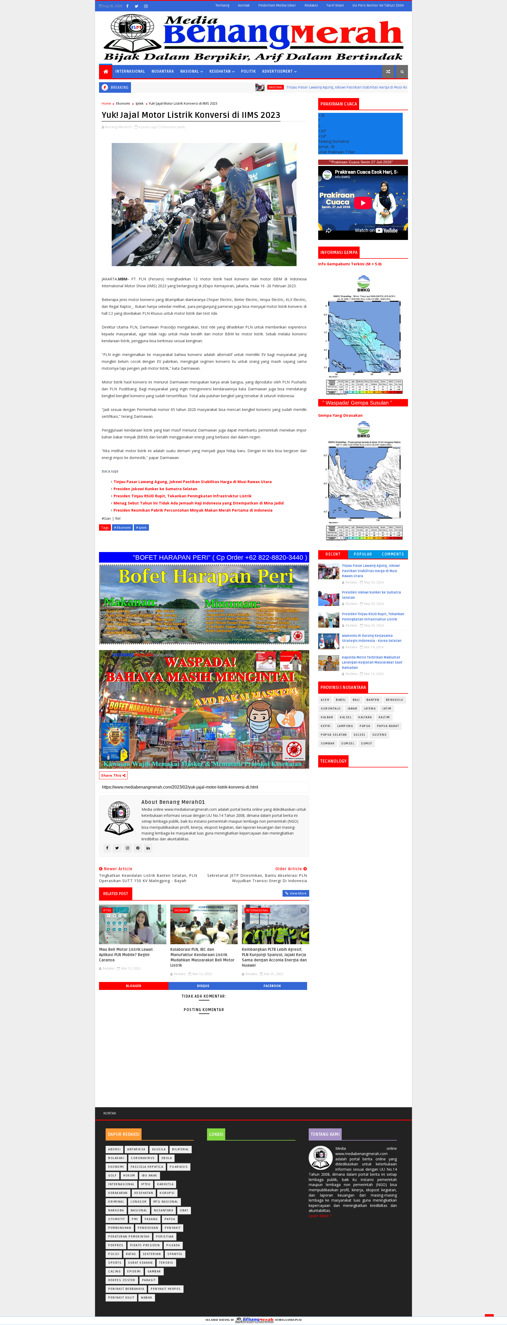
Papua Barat (388, 726)
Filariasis (179, 1167)
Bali (356, 700)
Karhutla (165, 1184)
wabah (146, 1298)
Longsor (139, 1202)
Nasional (189, 71)
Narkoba (116, 1210)
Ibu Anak (149, 1176)
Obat (184, 1210)
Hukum (129, 1176)
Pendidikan (148, 1228)
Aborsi (114, 1149)
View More (298, 893)
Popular (363, 554)
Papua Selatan (334, 735)
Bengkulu (394, 700)
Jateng (370, 709)
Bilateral (180, 1149)
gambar (154, 1271)
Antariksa (136, 1149)
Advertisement (277, 71)
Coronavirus (143, 1158)
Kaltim (384, 717)
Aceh (325, 700)
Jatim (387, 709)
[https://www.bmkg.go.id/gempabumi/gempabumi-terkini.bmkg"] (363, 334)
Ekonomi (123, 103)
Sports (114, 1263)
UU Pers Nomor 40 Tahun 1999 (378, 5)
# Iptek (141, 527)
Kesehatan (220, 71)
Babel (341, 700)
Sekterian (152, 1254)
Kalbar (327, 717)
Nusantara (163, 71)
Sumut (366, 743)
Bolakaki (116, 1158)
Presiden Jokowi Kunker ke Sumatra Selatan (155, 488)
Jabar (353, 709)
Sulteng (379, 735)
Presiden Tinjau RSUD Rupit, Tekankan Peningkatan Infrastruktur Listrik (183, 495)
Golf (112, 1176)
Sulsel (360, 735)
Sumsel (347, 743)
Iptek (140, 103)
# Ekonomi (122, 527)
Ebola (167, 1158)
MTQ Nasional (165, 1202)
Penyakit (173, 1228)
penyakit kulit (121, 1298)
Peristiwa (165, 1237)
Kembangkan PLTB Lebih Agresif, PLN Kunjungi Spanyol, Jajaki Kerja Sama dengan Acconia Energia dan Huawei (274, 957)
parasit (149, 1280)
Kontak (244, 5)
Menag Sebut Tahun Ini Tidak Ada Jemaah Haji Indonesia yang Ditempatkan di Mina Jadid (199, 503)
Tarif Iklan (335, 5)
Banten (373, 700)
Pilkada (173, 1245)
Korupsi (167, 1193)
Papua (365, 726)
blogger (133, 986)
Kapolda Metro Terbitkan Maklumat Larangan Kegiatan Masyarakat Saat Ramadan (372, 662)
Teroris (166, 1263)
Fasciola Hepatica (147, 1167)
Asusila (159, 1149)
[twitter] (136, 6)
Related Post (115, 893)
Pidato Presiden (145, 1245)
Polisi (113, 1254)
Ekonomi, (169, 126)
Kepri (326, 726)
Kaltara (365, 717)
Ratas (131, 1254)
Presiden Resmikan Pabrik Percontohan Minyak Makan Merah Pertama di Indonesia (193, 510)
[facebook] (127, 6)
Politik (248, 71)
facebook (272, 986)
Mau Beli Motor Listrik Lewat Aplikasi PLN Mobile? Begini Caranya (126, 955)
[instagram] (146, 6)
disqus (203, 986)
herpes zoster (121, 1280)
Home (106, 103)
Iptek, (181, 126)
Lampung (345, 726)
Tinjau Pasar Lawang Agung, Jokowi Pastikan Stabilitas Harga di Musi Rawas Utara (301, 87)
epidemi (134, 1271)
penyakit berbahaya (126, 1289)
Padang (151, 1219)
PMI (135, 1219)
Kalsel (346, 717)
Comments (393, 554)
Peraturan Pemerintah (128, 1237)
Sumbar (328, 743)
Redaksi (311, 5)
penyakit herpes (166, 1289)
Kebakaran (118, 1193)
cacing (114, 1271)
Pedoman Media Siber (277, 5)
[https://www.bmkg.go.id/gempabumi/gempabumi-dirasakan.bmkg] (363, 480)
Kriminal (116, 1202)
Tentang (222, 5)
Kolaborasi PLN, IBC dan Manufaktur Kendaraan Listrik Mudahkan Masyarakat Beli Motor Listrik (202, 957)
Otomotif (116, 1219)
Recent (333, 554)
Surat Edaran (140, 1263)
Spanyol (175, 1254)
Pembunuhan (119, 1228)
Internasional (130, 71)
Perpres (116, 1245)
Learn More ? (320, 1215)
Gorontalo (331, 709)
